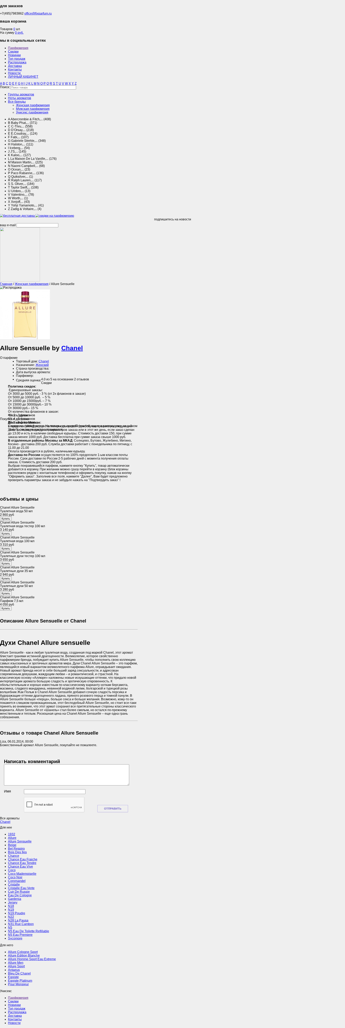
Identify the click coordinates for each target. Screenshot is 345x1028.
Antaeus (14, 970)
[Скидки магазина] (55, 215)
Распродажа (17, 62)
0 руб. (19, 32)
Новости (14, 73)
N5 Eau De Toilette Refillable (28, 931)
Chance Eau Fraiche (22, 859)
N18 (11, 906)
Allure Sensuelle (20, 841)
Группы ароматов (21, 94)
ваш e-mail (8, 225)
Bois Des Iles (17, 852)
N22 (11, 916)
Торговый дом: (27, 361)
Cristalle (14, 884)
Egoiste (13, 977)
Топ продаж (16, 58)
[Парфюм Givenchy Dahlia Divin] (20, 280)
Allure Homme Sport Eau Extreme (32, 959)
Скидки (13, 51)
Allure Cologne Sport (23, 952)
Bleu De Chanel (19, 973)
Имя (7, 791)
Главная (6, 284)
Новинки (14, 55)
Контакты (15, 69)
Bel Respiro (16, 848)
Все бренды (17, 101)
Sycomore (15, 938)
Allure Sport (16, 966)
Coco (12, 870)
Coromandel (17, 881)
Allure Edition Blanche (24, 955)
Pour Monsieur (18, 984)
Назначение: (25, 365)
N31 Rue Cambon (21, 924)
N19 (11, 909)
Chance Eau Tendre (22, 863)
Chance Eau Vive (20, 866)
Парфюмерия (18, 48)
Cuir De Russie (19, 891)
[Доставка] (18, 215)
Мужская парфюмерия (33, 108)
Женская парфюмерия (33, 105)
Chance (13, 855)
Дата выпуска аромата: (33, 372)
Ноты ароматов (19, 98)
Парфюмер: (25, 375)
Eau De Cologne (20, 895)
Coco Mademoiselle (22, 873)
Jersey (12, 902)
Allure (12, 838)
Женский (42, 365)
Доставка (15, 66)
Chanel (72, 348)
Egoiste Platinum (20, 980)
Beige (12, 845)
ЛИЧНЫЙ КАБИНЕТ (23, 76)
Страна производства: (32, 368)
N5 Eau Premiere (20, 934)
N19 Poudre (16, 913)
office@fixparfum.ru (38, 13)
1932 (11, 834)
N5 (10, 927)
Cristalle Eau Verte (21, 888)
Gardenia (14, 899)
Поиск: (5, 87)
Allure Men (15, 962)
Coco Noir (15, 877)
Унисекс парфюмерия (32, 112)
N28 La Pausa (18, 920)
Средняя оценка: (28, 380)
